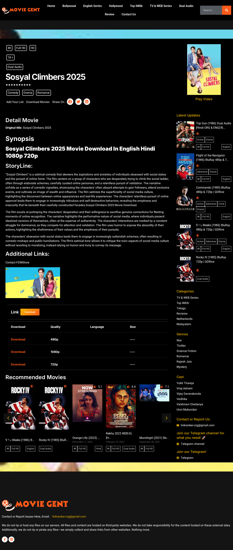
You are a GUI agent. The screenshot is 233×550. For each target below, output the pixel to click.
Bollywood (69, 6)
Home (51, 6)
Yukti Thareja (185, 383)
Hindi (98, 448)
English (30, 448)
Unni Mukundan (187, 409)
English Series (92, 6)
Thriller (181, 346)
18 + (10, 57)
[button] (70, 101)
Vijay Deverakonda (189, 394)
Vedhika (182, 399)
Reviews (182, 313)
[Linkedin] (11, 539)
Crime (221, 204)
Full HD (21, 48)
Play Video (204, 99)
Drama (27, 93)
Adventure (202, 171)
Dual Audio (186, 6)
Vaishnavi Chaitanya (190, 404)
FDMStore (22, 262)
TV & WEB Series (161, 6)
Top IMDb (136, 6)
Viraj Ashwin (185, 388)
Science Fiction (186, 351)
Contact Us (129, 14)
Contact (10, 262)
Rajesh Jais (184, 361)
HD (33, 48)
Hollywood (116, 6)
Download (18, 339)
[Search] (226, 10)
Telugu (181, 308)
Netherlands (184, 319)
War (179, 340)
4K (9, 48)
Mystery (182, 367)
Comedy (13, 93)
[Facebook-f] (5, 539)
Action (200, 139)
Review (109, 14)
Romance (43, 93)
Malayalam (184, 324)
